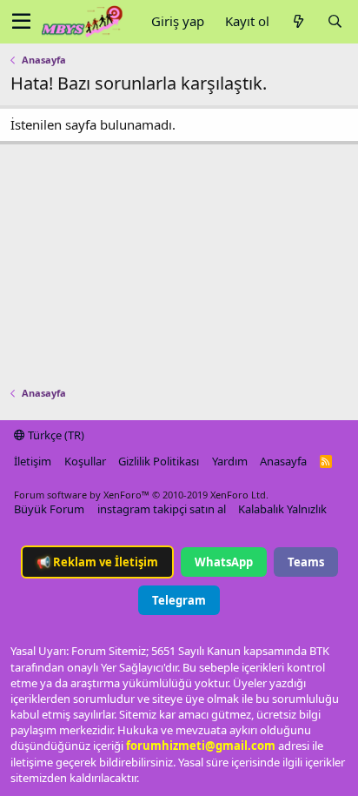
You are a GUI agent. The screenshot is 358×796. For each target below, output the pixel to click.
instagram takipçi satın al (161, 509)
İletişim (32, 461)
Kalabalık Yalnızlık (282, 509)
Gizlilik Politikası (158, 461)
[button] (21, 21)
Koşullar (85, 461)
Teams (306, 562)
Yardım (230, 461)
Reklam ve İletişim (97, 562)
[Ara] (334, 21)
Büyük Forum (49, 509)
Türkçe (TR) (54, 435)
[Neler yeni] (298, 21)
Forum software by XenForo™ (141, 494)
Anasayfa (283, 461)
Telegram (179, 600)
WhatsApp (224, 562)
